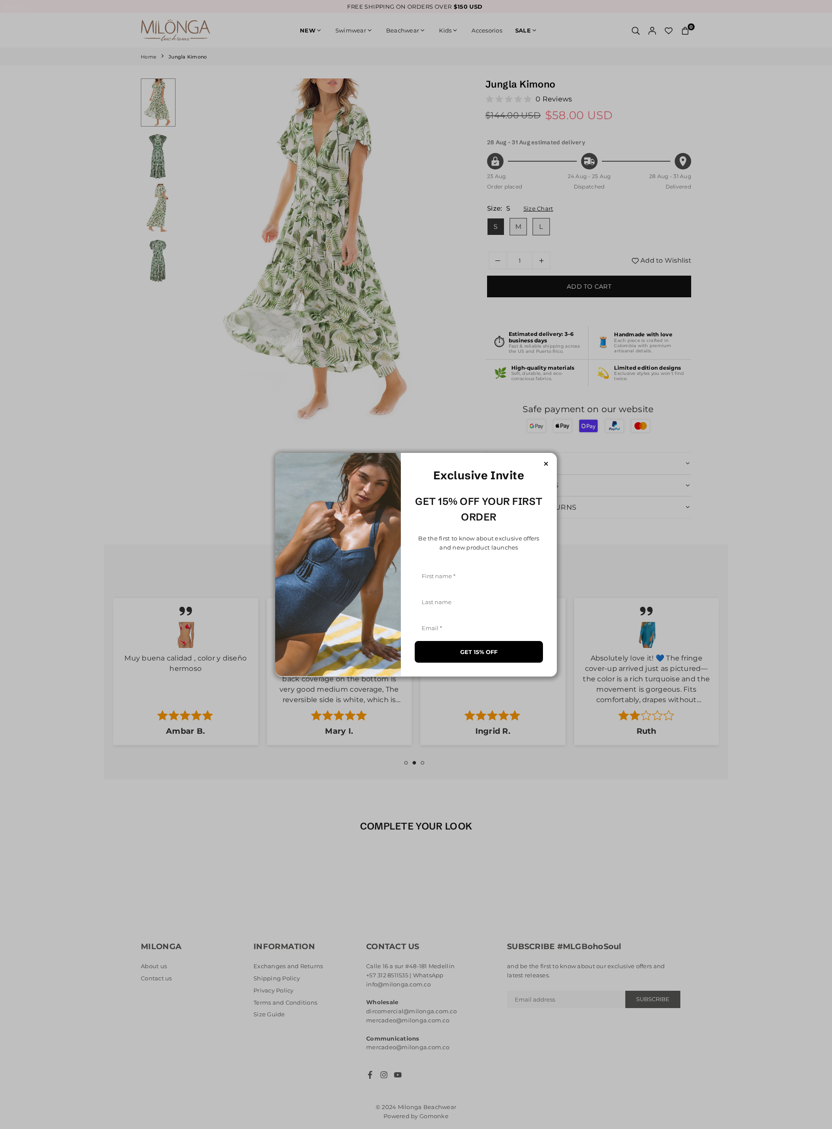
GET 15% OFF (478, 651)
